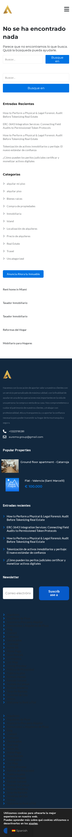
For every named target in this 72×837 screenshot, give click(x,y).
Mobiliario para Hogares (17, 343)
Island (10, 221)
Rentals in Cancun (18, 684)
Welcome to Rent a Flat (21, 702)
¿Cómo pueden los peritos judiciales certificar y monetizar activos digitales (36, 561)
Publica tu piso (16, 673)
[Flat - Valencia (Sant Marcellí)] (12, 484)
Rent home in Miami (15, 289)
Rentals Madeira (17, 687)
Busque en (57, 59)
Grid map (12, 644)
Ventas (11, 698)
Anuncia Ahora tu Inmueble (23, 274)
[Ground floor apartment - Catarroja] (10, 466)
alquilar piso (14, 191)
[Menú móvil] (66, 9)
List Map (12, 662)
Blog (9, 629)
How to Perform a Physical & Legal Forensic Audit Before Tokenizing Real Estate (38, 518)
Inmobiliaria (14, 213)
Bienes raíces (14, 198)
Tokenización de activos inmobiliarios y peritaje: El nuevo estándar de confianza (37, 550)
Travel (10, 251)
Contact (12, 633)
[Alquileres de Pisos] (7, 9)
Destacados (14, 640)
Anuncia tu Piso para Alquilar (25, 622)
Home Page (14, 651)
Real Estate (13, 243)
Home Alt (13, 647)
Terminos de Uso (17, 695)
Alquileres (13, 614)
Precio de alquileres (18, 236)
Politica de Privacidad (20, 669)
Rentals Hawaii (16, 676)
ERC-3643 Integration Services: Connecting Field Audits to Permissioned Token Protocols (38, 528)
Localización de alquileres (22, 228)
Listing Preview (16, 665)
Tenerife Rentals (17, 691)
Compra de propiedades (21, 206)
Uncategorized (15, 258)
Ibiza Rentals (15, 655)
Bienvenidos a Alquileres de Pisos (28, 625)
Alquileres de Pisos (19, 618)
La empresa (14, 658)
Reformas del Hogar (15, 329)
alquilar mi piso (16, 183)
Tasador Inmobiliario (15, 302)
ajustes (33, 823)
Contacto (12, 636)
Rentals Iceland (16, 680)
